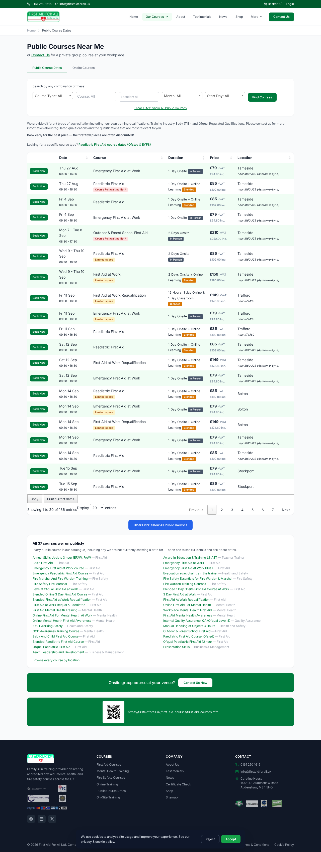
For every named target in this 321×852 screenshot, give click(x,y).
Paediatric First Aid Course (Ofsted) (188, 636)
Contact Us (281, 17)
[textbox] (97, 96)
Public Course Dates (47, 68)
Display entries (96, 508)
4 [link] (242, 510)
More (254, 17)
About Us (172, 764)
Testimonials (202, 17)
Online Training (107, 784)
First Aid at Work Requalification (119, 295)
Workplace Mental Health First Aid (187, 610)
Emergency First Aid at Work (116, 171)
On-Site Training (108, 797)
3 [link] (232, 510)
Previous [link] (196, 510)
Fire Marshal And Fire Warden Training (60, 578)
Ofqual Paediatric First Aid (51, 647)
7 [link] (273, 510)
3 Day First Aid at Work (179, 594)
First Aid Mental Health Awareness (187, 615)
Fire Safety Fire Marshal (50, 584)
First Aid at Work (107, 274)
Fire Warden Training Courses (184, 584)
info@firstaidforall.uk (74, 4)
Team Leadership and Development (58, 652)
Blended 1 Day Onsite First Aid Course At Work (196, 589)
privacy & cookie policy (97, 841)
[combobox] (53, 95)
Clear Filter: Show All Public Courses (160, 108)
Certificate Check (178, 784)
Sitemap (172, 797)
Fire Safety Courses (111, 777)
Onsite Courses (83, 68)
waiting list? (118, 189)
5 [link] (253, 510)
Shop (239, 17)
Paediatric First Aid (108, 183)
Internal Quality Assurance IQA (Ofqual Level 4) (196, 620)
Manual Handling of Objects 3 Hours (189, 626)
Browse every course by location (56, 660)
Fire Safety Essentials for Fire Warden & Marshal (197, 578)
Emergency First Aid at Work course (58, 568)
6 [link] (263, 510)
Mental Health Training (113, 771)
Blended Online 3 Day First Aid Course (60, 594)
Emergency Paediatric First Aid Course (60, 573)
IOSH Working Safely (48, 626)
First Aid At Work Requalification (186, 599)
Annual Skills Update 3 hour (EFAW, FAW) (62, 557)
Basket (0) (275, 4)
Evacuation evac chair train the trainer (190, 573)
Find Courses (262, 97)
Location (245, 157)
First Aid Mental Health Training (55, 610)
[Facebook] (31, 819)
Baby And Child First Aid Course (55, 636)
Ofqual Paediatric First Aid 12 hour (187, 642)
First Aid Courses (109, 764)
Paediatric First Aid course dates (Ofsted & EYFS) (114, 144)
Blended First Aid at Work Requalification (62, 599)
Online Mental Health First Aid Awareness (62, 620)
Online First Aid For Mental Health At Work (62, 615)
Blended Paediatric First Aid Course (58, 642)
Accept (230, 839)
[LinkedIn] (42, 819)
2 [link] (222, 510)
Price (214, 157)
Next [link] (286, 510)
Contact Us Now (195, 683)
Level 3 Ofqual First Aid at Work (55, 589)
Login (290, 4)
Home (133, 17)
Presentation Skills (176, 647)
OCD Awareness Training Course (56, 631)
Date (63, 157)
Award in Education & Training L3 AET (190, 557)
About (180, 17)
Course (99, 157)
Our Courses (155, 17)
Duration (175, 157)
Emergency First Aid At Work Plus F (188, 568)
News (223, 17)
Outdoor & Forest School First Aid (120, 233)
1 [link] (212, 510)
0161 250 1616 (42, 4)
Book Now (39, 171)
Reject (210, 839)
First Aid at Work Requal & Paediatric (59, 605)
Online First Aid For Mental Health (187, 605)
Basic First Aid (43, 563)
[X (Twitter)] (52, 819)
